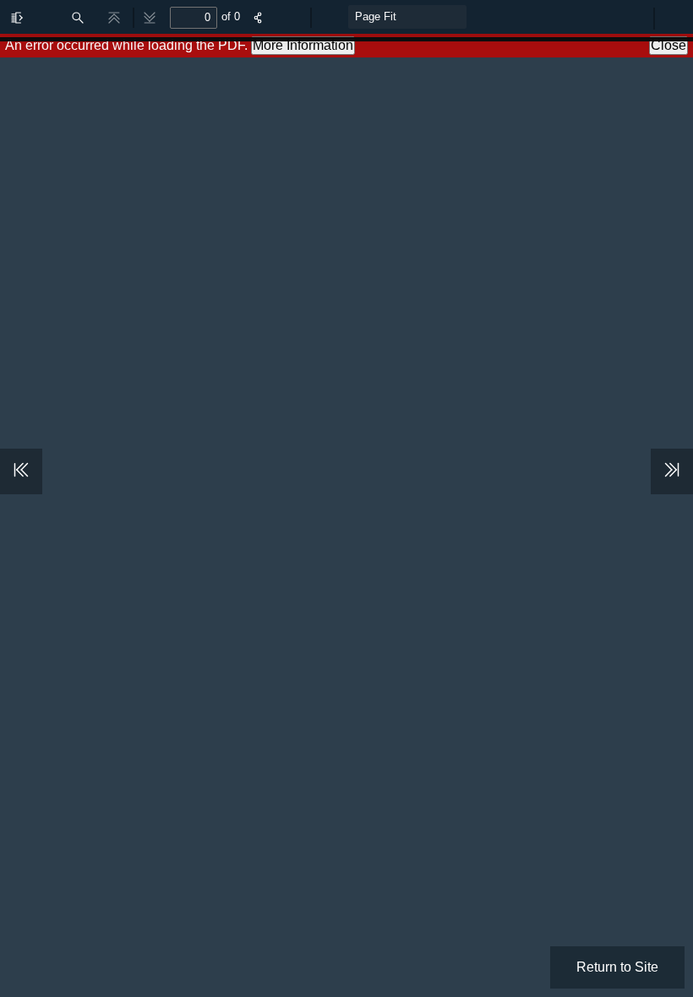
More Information (303, 45)
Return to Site (617, 967)
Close (668, 45)
